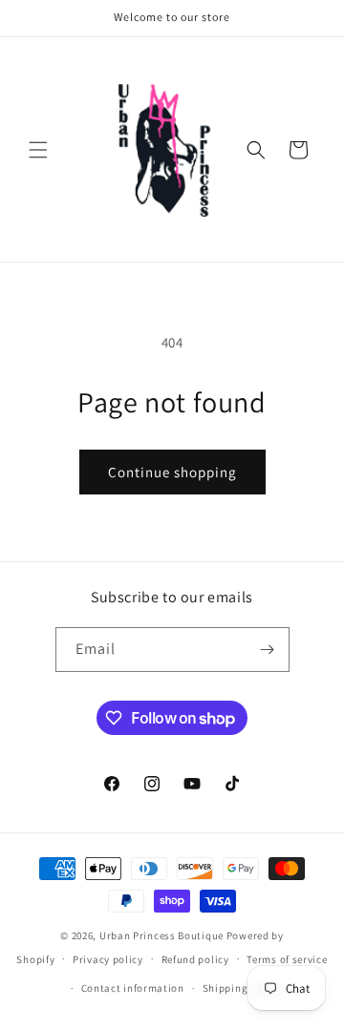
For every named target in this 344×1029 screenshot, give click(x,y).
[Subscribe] (268, 649)
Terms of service (287, 959)
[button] (38, 150)
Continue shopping (172, 472)
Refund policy (195, 959)
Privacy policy (108, 959)
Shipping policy (242, 988)
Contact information (132, 988)
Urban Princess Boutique (161, 935)
